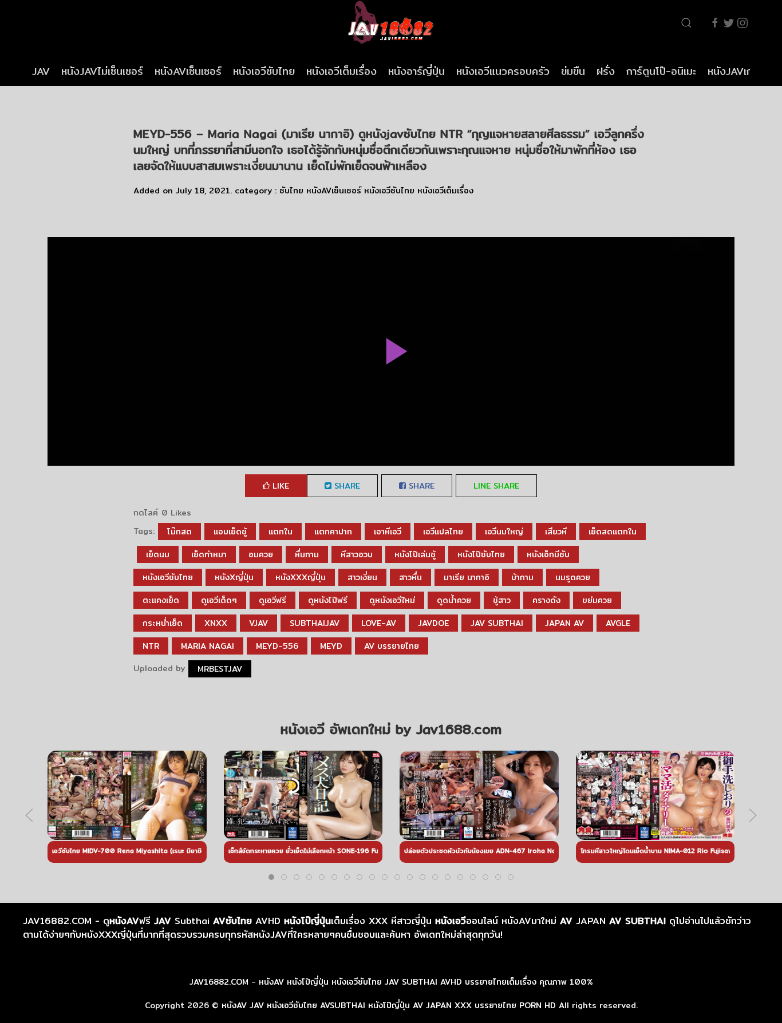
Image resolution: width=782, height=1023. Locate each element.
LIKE (279, 485)
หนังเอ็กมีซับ (548, 554)
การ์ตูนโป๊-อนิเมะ (661, 71)
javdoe (433, 623)
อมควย (260, 554)
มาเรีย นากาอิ (466, 577)
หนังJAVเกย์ (733, 71)
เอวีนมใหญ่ (504, 531)
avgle (618, 623)
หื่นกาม (307, 554)
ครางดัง (546, 600)
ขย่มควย (597, 600)
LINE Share (496, 485)
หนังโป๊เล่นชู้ (415, 554)
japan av (564, 623)
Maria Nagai (207, 646)
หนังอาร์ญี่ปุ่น (416, 71)
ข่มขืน (573, 71)
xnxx (215, 623)
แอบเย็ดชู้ (230, 531)
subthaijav (314, 623)
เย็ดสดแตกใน (613, 531)
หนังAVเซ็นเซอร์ (188, 71)
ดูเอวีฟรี (272, 600)
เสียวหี (556, 531)
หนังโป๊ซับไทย (481, 554)
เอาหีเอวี (387, 531)
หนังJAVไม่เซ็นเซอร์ (102, 71)
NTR (151, 646)
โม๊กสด (179, 531)
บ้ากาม (522, 577)
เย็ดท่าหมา (209, 554)
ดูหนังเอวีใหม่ (392, 600)
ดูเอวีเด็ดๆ (219, 600)
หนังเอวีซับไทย (264, 71)
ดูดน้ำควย (454, 600)
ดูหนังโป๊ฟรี (327, 600)
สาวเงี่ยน (362, 577)
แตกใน (280, 531)
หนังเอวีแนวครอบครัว (503, 71)
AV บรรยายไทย (391, 646)
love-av (378, 623)
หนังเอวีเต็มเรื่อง (341, 71)
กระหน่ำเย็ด (163, 623)
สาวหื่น (410, 577)
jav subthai (497, 623)
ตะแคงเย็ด (161, 600)
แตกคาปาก (333, 531)
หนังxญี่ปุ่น (234, 577)
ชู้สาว (502, 600)
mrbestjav (220, 669)
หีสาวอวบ (357, 554)
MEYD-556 (277, 646)
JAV (41, 71)
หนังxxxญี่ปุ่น (300, 577)
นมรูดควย (572, 577)
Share (345, 485)
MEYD (331, 646)
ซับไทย (291, 190)
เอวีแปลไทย (443, 531)
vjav (258, 623)
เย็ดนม (157, 554)
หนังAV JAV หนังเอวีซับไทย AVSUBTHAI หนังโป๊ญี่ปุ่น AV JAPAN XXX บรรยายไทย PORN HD (389, 1005)
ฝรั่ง (606, 71)
